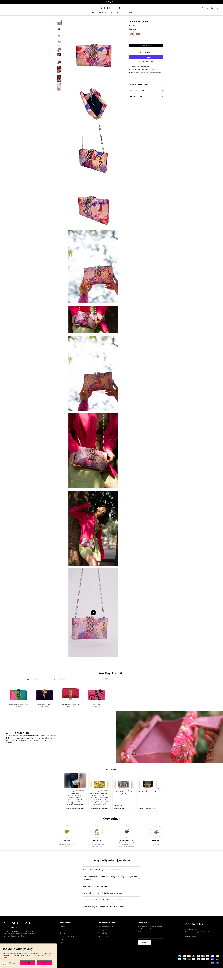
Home (92, 13)
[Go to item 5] (59, 48)
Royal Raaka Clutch (44, 704)
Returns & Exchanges (105, 927)
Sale (123, 13)
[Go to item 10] (59, 87)
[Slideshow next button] (158, 788)
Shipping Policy (103, 930)
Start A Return (103, 936)
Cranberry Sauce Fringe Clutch (70, 704)
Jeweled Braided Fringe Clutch (18, 704)
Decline (44, 963)
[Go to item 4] (59, 41)
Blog (61, 939)
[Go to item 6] (59, 54)
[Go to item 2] (59, 28)
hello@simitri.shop (192, 929)
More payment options (146, 61)
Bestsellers (102, 13)
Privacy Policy (102, 933)
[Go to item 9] (59, 78)
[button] (217, 8)
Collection (114, 13)
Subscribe (144, 942)
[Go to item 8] (59, 69)
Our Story (63, 927)
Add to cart (145, 52)
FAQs (62, 942)
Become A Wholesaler (68, 936)
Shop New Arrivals (111, 2)
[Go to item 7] (59, 61)
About (130, 13)
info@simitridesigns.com (202, 932)
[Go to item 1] (59, 22)
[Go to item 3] (59, 34)
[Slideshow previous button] (64, 788)
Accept (27, 963)
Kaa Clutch (96, 704)
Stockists (63, 933)
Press (62, 930)
